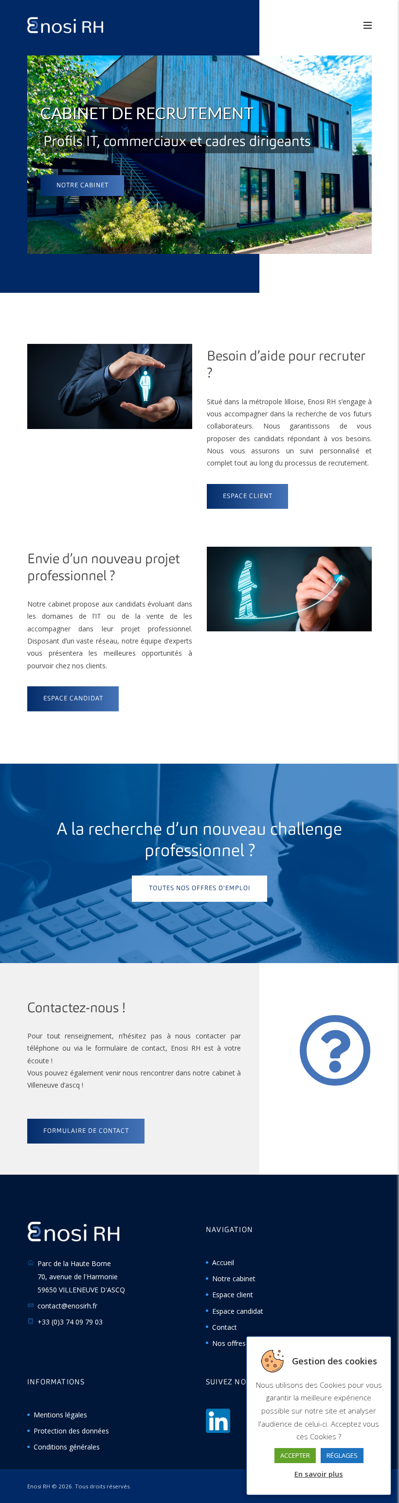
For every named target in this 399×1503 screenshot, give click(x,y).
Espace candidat (237, 1311)
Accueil (223, 1262)
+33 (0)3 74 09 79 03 (70, 1321)
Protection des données (71, 1430)
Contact (224, 1327)
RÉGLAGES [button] (342, 1455)
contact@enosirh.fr (67, 1305)
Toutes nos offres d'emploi (200, 888)
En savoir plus (318, 1474)
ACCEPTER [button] (295, 1455)
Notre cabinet (82, 185)
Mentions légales (60, 1414)
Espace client (232, 1294)
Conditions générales (67, 1446)
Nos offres (229, 1343)
